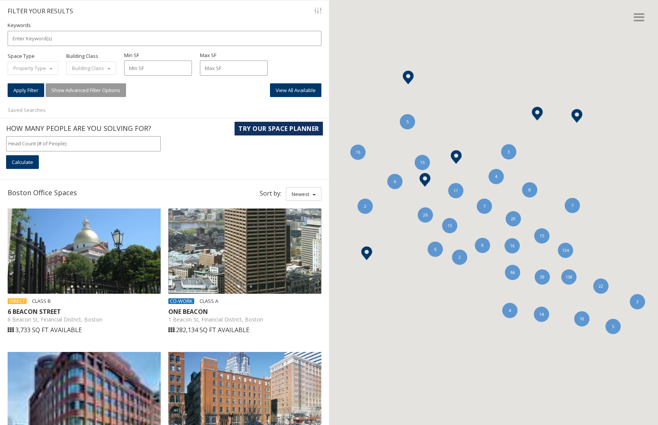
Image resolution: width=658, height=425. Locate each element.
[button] (366, 253)
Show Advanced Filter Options (85, 90)
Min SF (131, 55)
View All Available (296, 90)
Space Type (21, 56)
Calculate (22, 162)
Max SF (208, 55)
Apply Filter (25, 90)
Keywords (19, 25)
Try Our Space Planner (278, 128)
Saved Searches (27, 110)
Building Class (82, 56)
